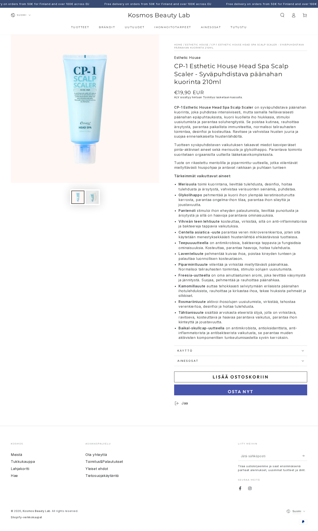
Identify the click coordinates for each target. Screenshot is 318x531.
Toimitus (209, 97)
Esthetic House (197, 44)
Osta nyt (241, 391)
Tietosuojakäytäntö (102, 475)
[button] (282, 15)
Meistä (16, 454)
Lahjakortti (20, 469)
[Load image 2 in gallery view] (92, 197)
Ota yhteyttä (96, 454)
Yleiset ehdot (96, 469)
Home (178, 44)
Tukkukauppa (23, 461)
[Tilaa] (304, 456)
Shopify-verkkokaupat (26, 517)
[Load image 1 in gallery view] (77, 197)
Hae (14, 475)
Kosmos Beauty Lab (36, 511)
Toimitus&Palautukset (104, 461)
